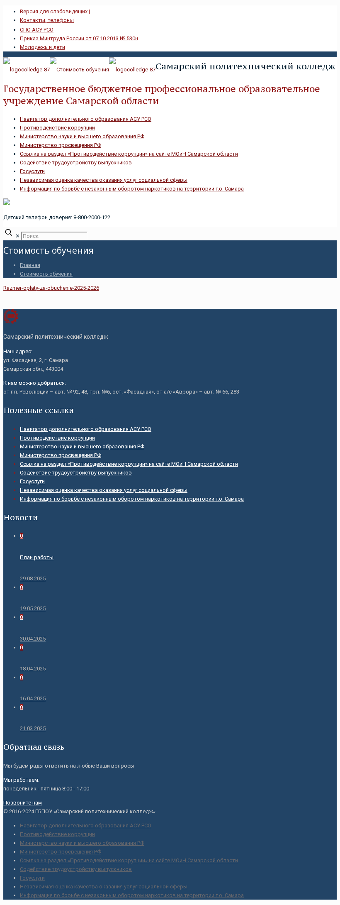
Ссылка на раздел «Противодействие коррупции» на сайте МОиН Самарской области (129, 154)
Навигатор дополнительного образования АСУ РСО (85, 119)
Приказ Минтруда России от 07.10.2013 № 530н (79, 38)
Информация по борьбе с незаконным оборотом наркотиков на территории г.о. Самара (132, 189)
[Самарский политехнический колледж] (79, 69)
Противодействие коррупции (57, 128)
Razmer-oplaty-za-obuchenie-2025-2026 (51, 288)
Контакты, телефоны (47, 20)
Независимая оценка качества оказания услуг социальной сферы (103, 180)
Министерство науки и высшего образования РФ (82, 136)
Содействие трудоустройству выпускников (76, 162)
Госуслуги (32, 171)
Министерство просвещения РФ (60, 145)
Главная (30, 265)
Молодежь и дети (42, 47)
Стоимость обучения (46, 274)
